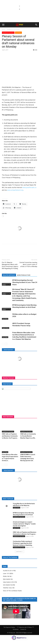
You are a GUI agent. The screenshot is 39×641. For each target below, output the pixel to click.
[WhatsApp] (17, 54)
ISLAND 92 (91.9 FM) (9, 570)
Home (3, 29)
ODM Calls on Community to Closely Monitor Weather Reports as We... (28, 436)
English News (5, 328)
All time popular (24, 498)
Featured (14, 498)
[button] (3, 24)
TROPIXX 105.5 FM (8, 588)
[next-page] (6, 344)
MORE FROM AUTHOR (23, 275)
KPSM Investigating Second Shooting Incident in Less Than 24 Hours (24, 282)
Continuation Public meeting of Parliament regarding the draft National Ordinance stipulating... (23, 543)
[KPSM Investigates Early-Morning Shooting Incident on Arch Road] (6, 307)
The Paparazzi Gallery (9, 627)
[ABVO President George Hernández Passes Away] (6, 325)
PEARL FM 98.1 (7, 576)
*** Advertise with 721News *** (25, 627)
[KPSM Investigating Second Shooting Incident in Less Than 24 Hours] (6, 282)
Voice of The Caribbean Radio (12, 591)
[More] (21, 54)
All (8, 498)
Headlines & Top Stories (13, 29)
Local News (18, 32)
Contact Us (23, 629)
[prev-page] (3, 344)
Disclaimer (16, 629)
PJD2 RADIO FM (8, 579)
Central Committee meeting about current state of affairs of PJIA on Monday (28, 264)
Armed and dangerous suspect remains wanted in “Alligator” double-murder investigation (24, 524)
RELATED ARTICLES (9, 275)
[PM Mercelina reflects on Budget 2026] (6, 316)
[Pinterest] (12, 54)
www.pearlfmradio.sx (29, 187)
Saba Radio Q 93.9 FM (10, 582)
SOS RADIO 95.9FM (9, 585)
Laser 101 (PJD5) (8, 573)
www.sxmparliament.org (15, 190)
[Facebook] (4, 54)
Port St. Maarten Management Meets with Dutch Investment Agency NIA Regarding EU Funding (10, 265)
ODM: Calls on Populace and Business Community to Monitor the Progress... (10, 436)
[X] (8, 54)
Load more (19, 551)
